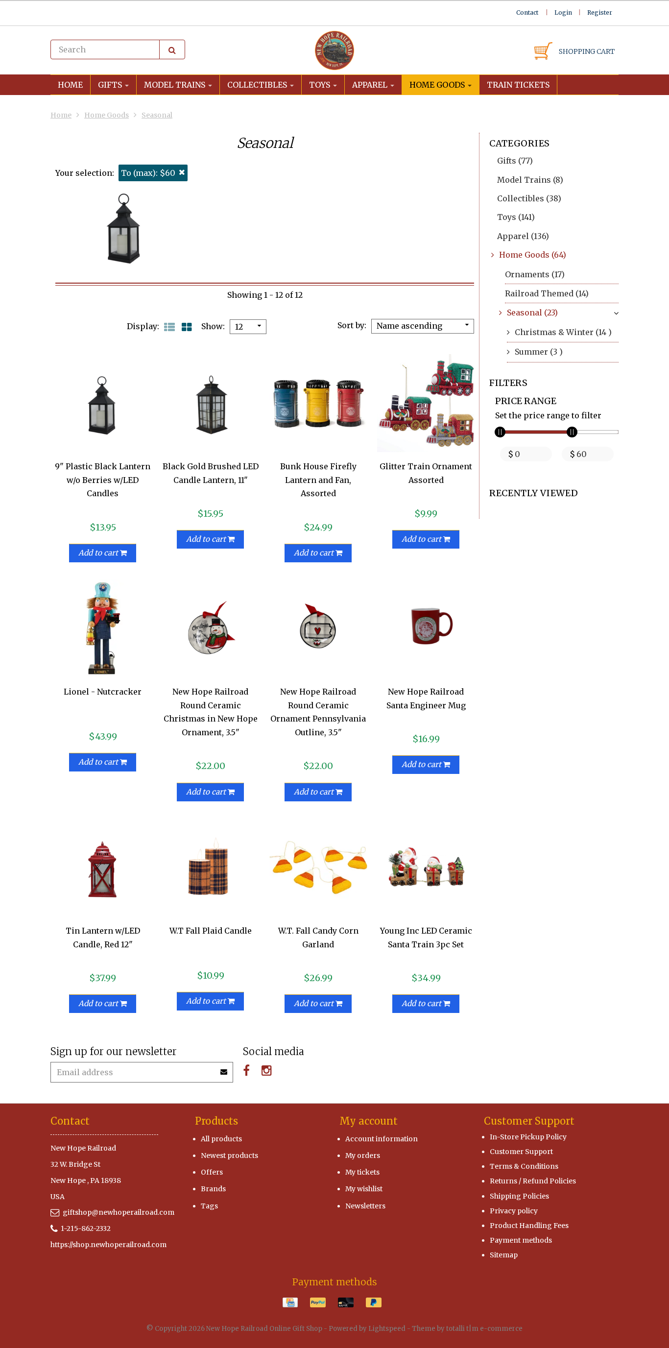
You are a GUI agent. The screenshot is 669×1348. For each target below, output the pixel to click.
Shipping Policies (519, 1196)
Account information (381, 1138)
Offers (212, 1172)
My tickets (362, 1172)
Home (70, 85)
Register (599, 12)
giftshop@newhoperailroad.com (118, 1212)
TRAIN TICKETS (518, 85)
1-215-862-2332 (86, 1228)
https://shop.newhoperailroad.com (108, 1244)
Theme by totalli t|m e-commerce (467, 1328)
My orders (362, 1155)
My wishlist (363, 1188)
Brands (213, 1188)
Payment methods (521, 1240)
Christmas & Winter (563, 332)
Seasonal (157, 115)
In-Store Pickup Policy (528, 1136)
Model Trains (175, 85)
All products (221, 1138)
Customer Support (521, 1151)
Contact (527, 12)
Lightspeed (387, 1328)
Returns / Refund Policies (533, 1181)
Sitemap (504, 1255)
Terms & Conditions (524, 1166)
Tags (209, 1206)
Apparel (370, 85)
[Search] (172, 49)
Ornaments (535, 274)
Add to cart (99, 552)
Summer (539, 352)
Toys (320, 85)
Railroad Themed (547, 293)
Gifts (111, 85)
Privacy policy (514, 1210)
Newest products (229, 1155)
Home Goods (438, 85)
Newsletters (365, 1206)
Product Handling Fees (529, 1225)
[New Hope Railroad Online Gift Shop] (334, 50)
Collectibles (258, 85)
